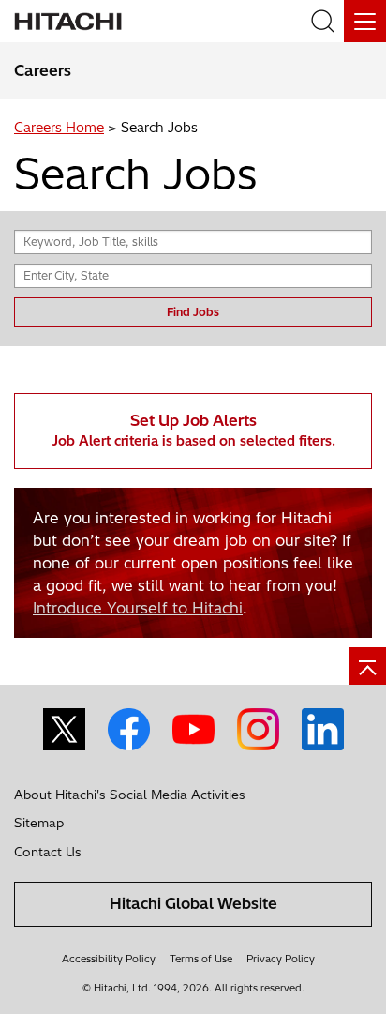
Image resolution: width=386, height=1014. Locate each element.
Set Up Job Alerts (193, 430)
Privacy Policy (280, 958)
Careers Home (59, 127)
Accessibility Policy (109, 958)
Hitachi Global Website (193, 903)
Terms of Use (201, 958)
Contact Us (48, 851)
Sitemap (39, 822)
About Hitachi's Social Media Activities (129, 794)
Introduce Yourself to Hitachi (138, 607)
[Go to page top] (367, 666)
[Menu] (365, 21)
